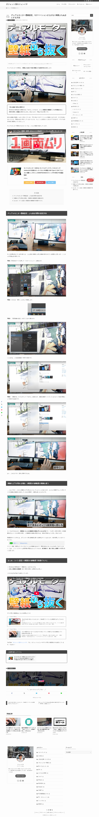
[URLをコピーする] (2, 415)
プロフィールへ (82, 48)
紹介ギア (90, 180)
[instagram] (86, 1)
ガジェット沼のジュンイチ (17, 4)
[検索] (92, 1)
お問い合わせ (50, 812)
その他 (75, 100)
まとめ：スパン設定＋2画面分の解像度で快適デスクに (28, 200)
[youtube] (88, 1)
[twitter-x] (84, 1)
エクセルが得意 (77, 94)
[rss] (90, 1)
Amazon (75, 112)
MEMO (75, 127)
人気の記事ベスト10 (78, 82)
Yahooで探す (51, 182)
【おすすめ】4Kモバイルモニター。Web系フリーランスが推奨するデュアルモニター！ (43, 620)
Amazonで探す (29, 182)
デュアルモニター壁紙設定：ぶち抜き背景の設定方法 (28, 195)
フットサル (76, 123)
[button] (12, 693)
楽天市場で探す (40, 182)
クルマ (75, 97)
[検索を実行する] (91, 15)
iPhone (75, 103)
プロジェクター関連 (78, 85)
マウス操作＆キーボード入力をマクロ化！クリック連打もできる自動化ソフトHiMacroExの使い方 (42, 632)
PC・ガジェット (77, 114)
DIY (74, 91)
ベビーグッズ (77, 109)
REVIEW (76, 106)
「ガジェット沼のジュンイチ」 (20, 642)
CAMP (75, 117)
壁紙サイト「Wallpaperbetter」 (20, 543)
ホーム (37, 812)
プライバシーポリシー (40, 63)
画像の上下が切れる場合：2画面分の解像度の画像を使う (29, 198)
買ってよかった (77, 88)
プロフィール (42, 812)
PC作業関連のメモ (11, 20)
